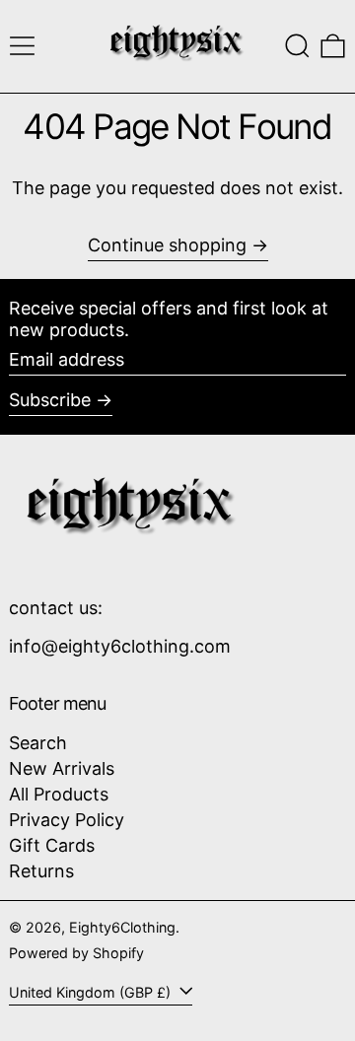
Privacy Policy (66, 819)
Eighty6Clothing (122, 927)
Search (38, 742)
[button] (297, 46)
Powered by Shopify (76, 952)
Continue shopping (167, 245)
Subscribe (50, 399)
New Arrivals (61, 768)
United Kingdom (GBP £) (92, 992)
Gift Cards (52, 845)
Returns (41, 871)
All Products (58, 794)
